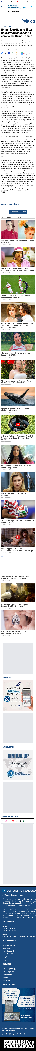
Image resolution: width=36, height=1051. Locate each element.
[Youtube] (17, 1)
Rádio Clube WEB (8, 951)
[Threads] (22, 1)
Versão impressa (8, 972)
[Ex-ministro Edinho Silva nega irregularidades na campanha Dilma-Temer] (2, 53)
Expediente (6, 980)
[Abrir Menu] (1, 6)
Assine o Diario (7, 975)
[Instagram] (6, 1)
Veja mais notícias (18, 212)
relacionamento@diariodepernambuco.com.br (18, 936)
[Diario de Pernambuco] (18, 6)
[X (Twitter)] (11, 1)
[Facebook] (2, 1)
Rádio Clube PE (7, 954)
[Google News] (28, 1)
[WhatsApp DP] (33, 1)
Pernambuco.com (8, 945)
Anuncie (5, 978)
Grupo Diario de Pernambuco (17, 1028)
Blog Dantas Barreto (9, 960)
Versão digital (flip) (9, 969)
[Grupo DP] (19, 1044)
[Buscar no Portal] (32, 6)
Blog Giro (5, 957)
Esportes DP (6, 948)
